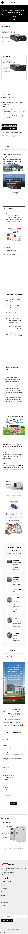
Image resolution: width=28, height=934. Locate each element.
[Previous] (2, 51)
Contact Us (4, 888)
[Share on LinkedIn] (15, 136)
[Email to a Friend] (10, 136)
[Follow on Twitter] (3, 878)
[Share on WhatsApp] (2, 136)
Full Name (5, 739)
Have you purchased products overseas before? (12, 759)
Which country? (6, 767)
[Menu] (2, 2)
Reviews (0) (5, 149)
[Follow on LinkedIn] (7, 878)
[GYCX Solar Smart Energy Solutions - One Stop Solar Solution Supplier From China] (14, 2)
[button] (2, 932)
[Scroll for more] (14, 701)
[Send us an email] (5, 878)
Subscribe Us (7, 920)
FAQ (2, 891)
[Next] (6, 51)
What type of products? (8, 775)
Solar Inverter (4, 905)
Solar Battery (11, 15)
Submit (13, 803)
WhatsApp (5, 752)
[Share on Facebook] (5, 136)
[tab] (14, 146)
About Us (3, 886)
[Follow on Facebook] (2, 878)
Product (4, 15)
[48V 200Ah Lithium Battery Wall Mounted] (14, 833)
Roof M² (5, 783)
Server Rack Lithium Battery (16, 132)
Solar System (4, 902)
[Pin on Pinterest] (13, 136)
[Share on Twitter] (7, 136)
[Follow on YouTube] (9, 878)
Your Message (6, 793)
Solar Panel (4, 899)
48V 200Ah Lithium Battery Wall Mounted (14, 848)
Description (5, 146)
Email (4, 745)
